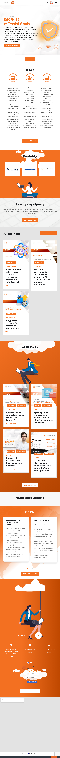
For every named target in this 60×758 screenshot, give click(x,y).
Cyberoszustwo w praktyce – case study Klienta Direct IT (15, 416)
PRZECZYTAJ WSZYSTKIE (30, 573)
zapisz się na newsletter (30, 691)
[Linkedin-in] (31, 663)
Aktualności (11, 262)
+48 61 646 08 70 (49, 649)
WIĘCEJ (9, 285)
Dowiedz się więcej (30, 140)
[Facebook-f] (28, 663)
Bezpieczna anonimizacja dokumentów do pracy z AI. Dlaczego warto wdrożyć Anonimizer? (42, 277)
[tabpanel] (15, 540)
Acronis (37, 405)
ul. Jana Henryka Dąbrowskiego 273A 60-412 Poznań (11, 651)
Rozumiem (54, 757)
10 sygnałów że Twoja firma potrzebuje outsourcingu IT (13, 324)
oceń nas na (31, 682)
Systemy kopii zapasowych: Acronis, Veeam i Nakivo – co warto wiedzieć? (43, 417)
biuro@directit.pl (30, 649)
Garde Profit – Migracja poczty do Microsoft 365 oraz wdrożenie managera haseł (42, 465)
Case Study (21, 405)
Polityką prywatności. (45, 757)
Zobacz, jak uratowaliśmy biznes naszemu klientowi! (14, 462)
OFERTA (30, 59)
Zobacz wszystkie (30, 485)
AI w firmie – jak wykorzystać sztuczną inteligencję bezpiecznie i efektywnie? (13, 275)
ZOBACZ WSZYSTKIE (48, 233)
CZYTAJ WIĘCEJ (12, 423)
